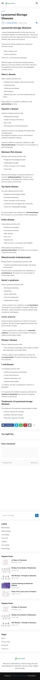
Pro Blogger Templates (19, 675)
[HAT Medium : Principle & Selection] (5, 578)
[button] (2, 3)
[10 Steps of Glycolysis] (5, 562)
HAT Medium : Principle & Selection (23, 576)
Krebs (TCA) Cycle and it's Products (23, 591)
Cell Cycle (4, 538)
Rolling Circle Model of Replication (23, 568)
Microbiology (5, 548)
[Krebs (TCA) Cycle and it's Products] (5, 594)
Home (3, 11)
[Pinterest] (25, 425)
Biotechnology (6, 531)
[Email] (30, 425)
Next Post (34, 463)
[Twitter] (16, 425)
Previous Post (7, 463)
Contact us (4, 648)
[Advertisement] (20, 488)
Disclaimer (4, 645)
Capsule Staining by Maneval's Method (22, 584)
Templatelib (32, 675)
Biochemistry (5, 527)
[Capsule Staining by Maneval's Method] (5, 585)
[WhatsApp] (21, 425)
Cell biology (5, 534)
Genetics (4, 541)
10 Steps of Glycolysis (19, 560)
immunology (5, 545)
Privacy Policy (5, 642)
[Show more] (34, 425)
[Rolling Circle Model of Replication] (5, 570)
